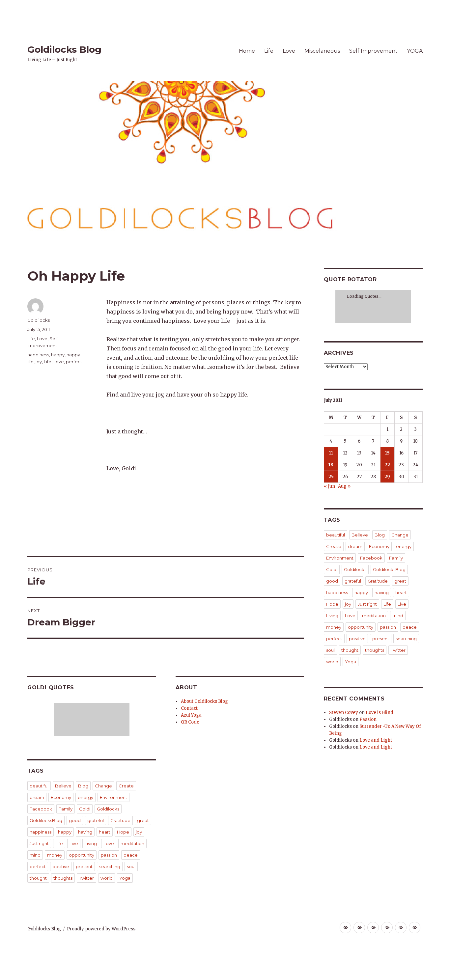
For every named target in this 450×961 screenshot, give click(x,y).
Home (247, 51)
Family (65, 808)
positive (60, 866)
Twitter (86, 878)
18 (330, 465)
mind (35, 855)
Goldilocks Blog (64, 49)
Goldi (84, 808)
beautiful (39, 785)
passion (109, 855)
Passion (368, 719)
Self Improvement (373, 51)
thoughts (62, 878)
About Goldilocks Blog (204, 701)
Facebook (41, 808)
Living (91, 843)
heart (104, 832)
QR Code (190, 722)
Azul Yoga (191, 715)
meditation (132, 843)
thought (38, 878)
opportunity (81, 855)
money (54, 855)
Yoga (124, 878)
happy (58, 354)
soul (131, 866)
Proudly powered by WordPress (101, 929)
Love (289, 51)
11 (331, 453)
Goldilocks (38, 320)
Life (268, 51)
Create (126, 785)
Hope (123, 832)
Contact (189, 708)
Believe (63, 785)
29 (387, 477)
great (143, 820)
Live (74, 843)
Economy (61, 797)
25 (331, 477)
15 (387, 453)
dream (37, 797)
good (75, 820)
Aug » (344, 486)
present (84, 866)
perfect (74, 361)
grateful (95, 820)
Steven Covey (343, 712)
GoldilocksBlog (46, 820)
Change (103, 785)
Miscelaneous (322, 51)
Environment (113, 797)
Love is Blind (379, 712)
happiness (38, 354)
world (106, 878)
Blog (83, 785)
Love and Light (375, 740)
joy (39, 361)
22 (387, 465)
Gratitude (120, 820)
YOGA (415, 51)
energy (85, 797)
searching (109, 866)
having (85, 832)
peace (131, 855)
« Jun (329, 486)
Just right (39, 843)
